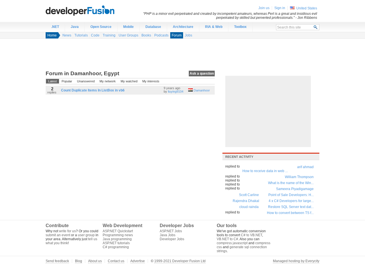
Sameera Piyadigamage (295, 189)
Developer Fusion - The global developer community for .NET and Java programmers (94, 10)
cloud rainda (249, 207)
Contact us (116, 261)
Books (146, 35)
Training (109, 35)
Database (153, 27)
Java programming (117, 239)
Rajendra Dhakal (246, 201)
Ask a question (202, 74)
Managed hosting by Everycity (296, 261)
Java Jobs (167, 235)
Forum (177, 35)
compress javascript (232, 243)
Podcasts (161, 35)
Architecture (183, 27)
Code (95, 35)
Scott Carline (249, 195)
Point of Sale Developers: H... (291, 195)
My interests (150, 81)
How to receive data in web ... (265, 171)
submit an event (58, 235)
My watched (129, 81)
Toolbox (240, 27)
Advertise (137, 261)
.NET (55, 27)
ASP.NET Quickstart (118, 231)
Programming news (118, 235)
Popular (67, 81)
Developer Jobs (172, 239)
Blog (78, 261)
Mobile (128, 27)
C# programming (116, 247)
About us (95, 261)
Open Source (100, 27)
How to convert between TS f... (290, 213)
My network (108, 81)
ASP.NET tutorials (116, 243)
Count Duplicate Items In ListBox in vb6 (93, 90)
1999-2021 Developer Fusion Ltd (180, 261)
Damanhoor (202, 90)
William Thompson (299, 177)
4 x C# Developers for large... (291, 201)
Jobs (188, 35)
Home (52, 35)
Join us (263, 8)
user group (86, 235)
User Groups (128, 35)
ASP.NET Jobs (171, 231)
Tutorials (81, 35)
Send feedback (57, 261)
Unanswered (86, 81)
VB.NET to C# (227, 239)
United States (306, 8)
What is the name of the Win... (291, 183)
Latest (52, 81)
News (66, 35)
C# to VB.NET (251, 235)
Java (75, 27)
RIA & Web (213, 27)
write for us (67, 231)
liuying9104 (175, 91)
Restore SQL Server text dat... (291, 207)
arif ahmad (305, 167)
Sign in (279, 8)
